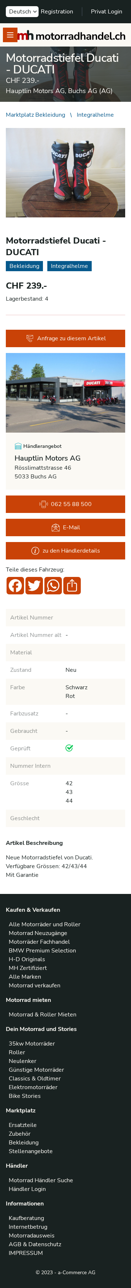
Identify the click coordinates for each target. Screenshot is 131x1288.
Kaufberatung (26, 1218)
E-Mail (71, 527)
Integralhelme (95, 115)
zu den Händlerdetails (71, 551)
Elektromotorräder (33, 1087)
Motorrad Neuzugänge (38, 933)
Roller (17, 1052)
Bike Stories (25, 1096)
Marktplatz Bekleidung (35, 115)
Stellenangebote (31, 1151)
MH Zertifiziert (28, 968)
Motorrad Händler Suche (41, 1180)
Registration (57, 12)
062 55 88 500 (71, 504)
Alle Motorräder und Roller (44, 924)
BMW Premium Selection (42, 951)
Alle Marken (25, 977)
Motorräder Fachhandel (39, 942)
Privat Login (106, 12)
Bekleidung (24, 1143)
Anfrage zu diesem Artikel (71, 338)
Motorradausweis (32, 1236)
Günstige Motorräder (36, 1070)
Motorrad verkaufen (34, 986)
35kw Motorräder (32, 1044)
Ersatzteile (23, 1125)
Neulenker (22, 1061)
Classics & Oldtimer (35, 1079)
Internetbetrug (28, 1227)
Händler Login (27, 1189)
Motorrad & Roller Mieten (42, 1015)
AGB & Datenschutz (35, 1244)
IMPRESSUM (26, 1253)
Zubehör (20, 1134)
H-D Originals (27, 959)
